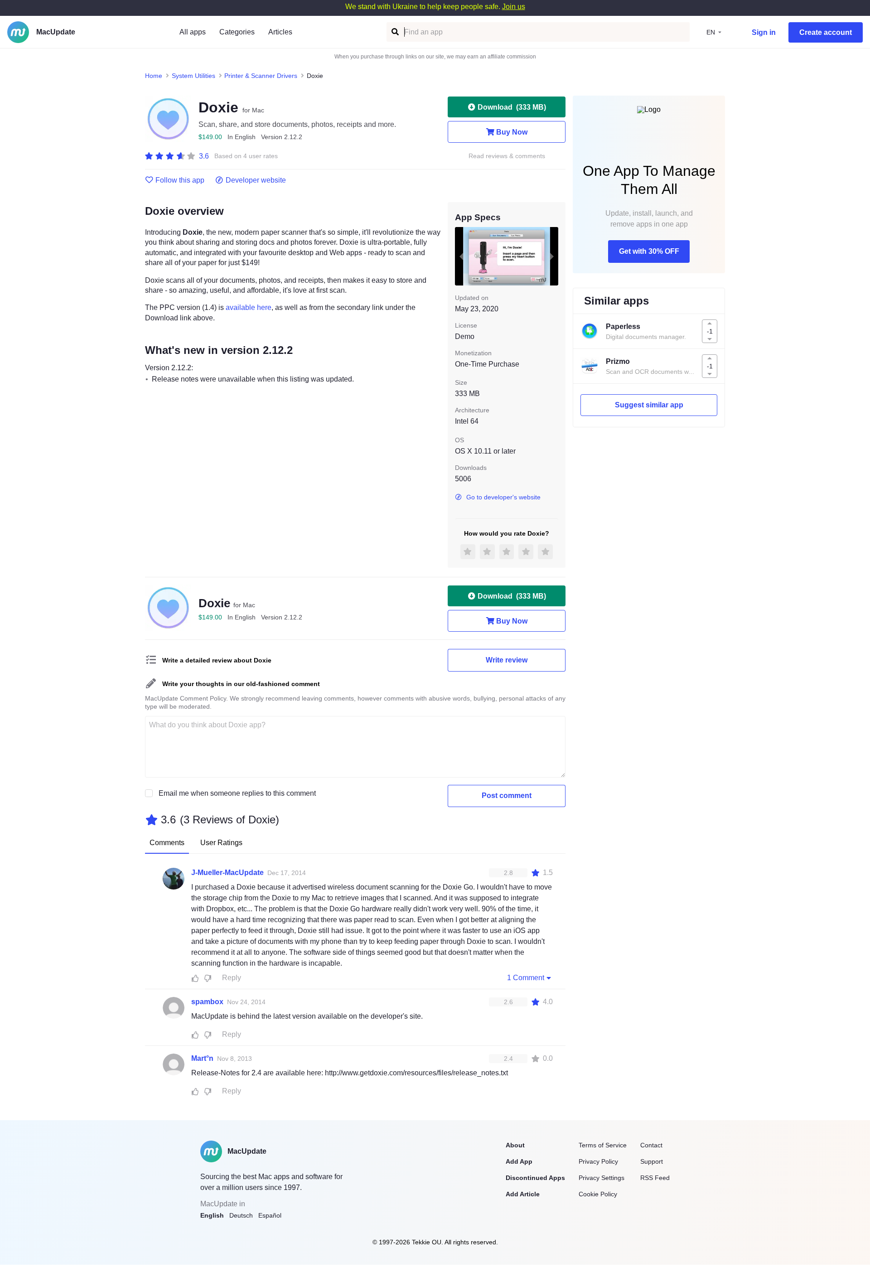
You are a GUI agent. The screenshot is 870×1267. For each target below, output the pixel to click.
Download (512, 107)
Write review (506, 660)
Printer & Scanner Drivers (260, 76)
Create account (825, 32)
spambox (207, 1001)
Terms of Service (603, 1145)
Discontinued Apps (535, 1178)
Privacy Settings (601, 1178)
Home (153, 76)
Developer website (256, 180)
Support (651, 1161)
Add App (519, 1161)
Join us (513, 6)
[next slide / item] (552, 256)
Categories (237, 32)
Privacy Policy (598, 1161)
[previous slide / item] (461, 256)
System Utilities (193, 76)
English (212, 1215)
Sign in (764, 32)
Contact (651, 1145)
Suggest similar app (649, 405)
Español (269, 1215)
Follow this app (179, 180)
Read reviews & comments (507, 156)
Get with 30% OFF (649, 251)
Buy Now (511, 132)
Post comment (507, 795)
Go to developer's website (503, 497)
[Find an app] (394, 32)
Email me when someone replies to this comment (237, 793)
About (515, 1145)
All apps (192, 32)
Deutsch (241, 1215)
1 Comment (525, 977)
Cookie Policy (598, 1194)
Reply (231, 977)
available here (248, 307)
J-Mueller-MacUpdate (227, 872)
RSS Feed (655, 1178)
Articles (280, 32)
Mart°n (202, 1058)
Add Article (523, 1194)
